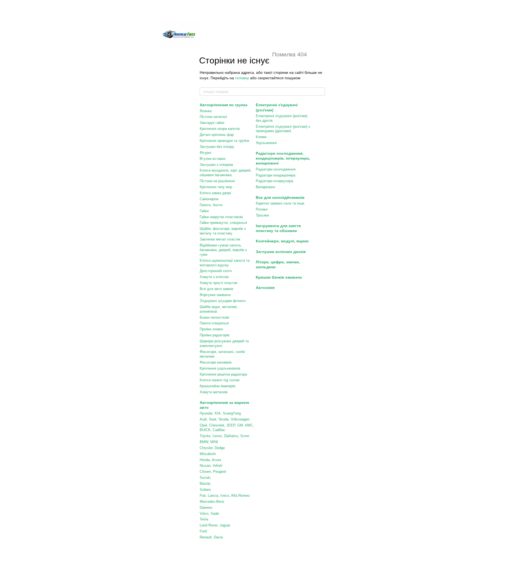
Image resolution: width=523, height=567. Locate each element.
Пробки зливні (211, 329)
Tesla (204, 519)
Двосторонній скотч (216, 271)
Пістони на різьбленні (217, 181)
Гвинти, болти (211, 205)
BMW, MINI (209, 442)
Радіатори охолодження (276, 169)
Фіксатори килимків (216, 362)
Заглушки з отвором (216, 165)
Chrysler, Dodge (212, 448)
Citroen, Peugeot (213, 472)
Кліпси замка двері (215, 193)
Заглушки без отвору (217, 147)
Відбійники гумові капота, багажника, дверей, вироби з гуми (223, 250)
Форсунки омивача (215, 295)
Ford (203, 531)
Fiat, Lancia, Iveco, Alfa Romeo (225, 495)
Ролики (261, 209)
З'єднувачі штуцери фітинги (222, 301)
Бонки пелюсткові (214, 317)
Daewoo (206, 507)
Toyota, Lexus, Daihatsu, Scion (224, 436)
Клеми (261, 137)
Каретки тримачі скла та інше (280, 203)
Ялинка (206, 111)
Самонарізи (209, 199)
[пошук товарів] (320, 91)
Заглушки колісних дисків (281, 251)
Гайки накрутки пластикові (221, 217)
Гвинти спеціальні (214, 323)
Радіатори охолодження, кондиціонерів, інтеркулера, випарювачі (283, 158)
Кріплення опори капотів (220, 129)
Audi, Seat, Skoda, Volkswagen (225, 419)
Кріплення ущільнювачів (220, 368)
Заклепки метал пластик (220, 239)
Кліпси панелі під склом (219, 380)
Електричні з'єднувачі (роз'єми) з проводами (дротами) (283, 128)
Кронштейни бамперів (217, 386)
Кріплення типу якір (216, 187)
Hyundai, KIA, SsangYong (220, 413)
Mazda (205, 483)
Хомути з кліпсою (214, 277)
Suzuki (205, 477)
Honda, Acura (210, 460)
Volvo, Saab (209, 513)
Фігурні (205, 153)
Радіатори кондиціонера (275, 175)
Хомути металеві (214, 392)
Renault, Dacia (211, 537)
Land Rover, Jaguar (215, 525)
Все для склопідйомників (280, 197)
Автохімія (265, 287)
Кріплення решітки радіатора (223, 374)
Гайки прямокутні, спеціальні (223, 223)
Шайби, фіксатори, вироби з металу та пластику (223, 231)
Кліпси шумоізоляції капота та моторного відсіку (225, 262)
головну (242, 78)
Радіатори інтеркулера (274, 181)
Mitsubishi (208, 454)
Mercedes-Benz (212, 501)
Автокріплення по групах (224, 105)
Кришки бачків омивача (279, 277)
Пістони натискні (213, 117)
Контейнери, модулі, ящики (282, 241)
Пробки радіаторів (214, 335)
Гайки (204, 211)
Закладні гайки (212, 123)
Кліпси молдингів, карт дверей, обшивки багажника (225, 172)
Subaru (205, 489)
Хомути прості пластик (218, 283)
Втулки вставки (212, 159)
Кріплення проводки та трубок (224, 141)
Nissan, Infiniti (211, 466)
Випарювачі (265, 187)
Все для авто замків (216, 289)
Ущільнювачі (266, 143)
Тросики (262, 215)
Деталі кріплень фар (217, 135)
